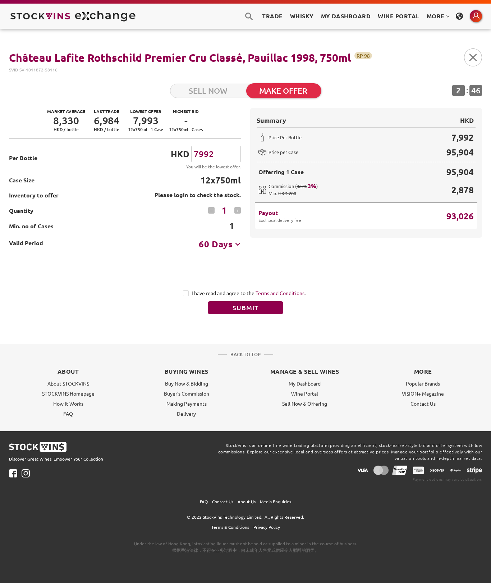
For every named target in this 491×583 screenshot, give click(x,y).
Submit (245, 307)
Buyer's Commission (186, 393)
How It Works (68, 403)
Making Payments (186, 403)
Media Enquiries (275, 501)
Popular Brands (423, 383)
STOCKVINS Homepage (68, 393)
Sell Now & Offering (304, 403)
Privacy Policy (266, 527)
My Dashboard (305, 383)
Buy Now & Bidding (186, 383)
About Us (247, 501)
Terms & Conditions (230, 527)
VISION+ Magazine (423, 393)
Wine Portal (398, 16)
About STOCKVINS (68, 383)
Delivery (186, 413)
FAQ (68, 413)
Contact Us (423, 403)
